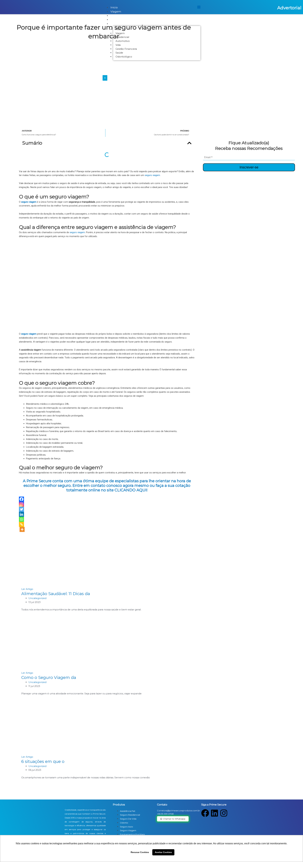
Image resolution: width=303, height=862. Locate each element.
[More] (22, 529)
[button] (189, 143)
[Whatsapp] (21, 519)
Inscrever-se (249, 167)
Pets (113, 15)
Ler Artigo (27, 589)
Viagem (115, 11)
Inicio (114, 7)
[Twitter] (21, 509)
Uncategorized (37, 598)
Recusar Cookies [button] (140, 852)
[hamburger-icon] (198, 7)
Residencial (118, 19)
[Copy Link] (21, 524)
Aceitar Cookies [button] (163, 852)
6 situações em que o (42, 761)
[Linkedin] (21, 514)
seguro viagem (152, 175)
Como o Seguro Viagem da (48, 677)
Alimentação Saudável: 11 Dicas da (55, 593)
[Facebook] (21, 499)
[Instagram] (21, 504)
